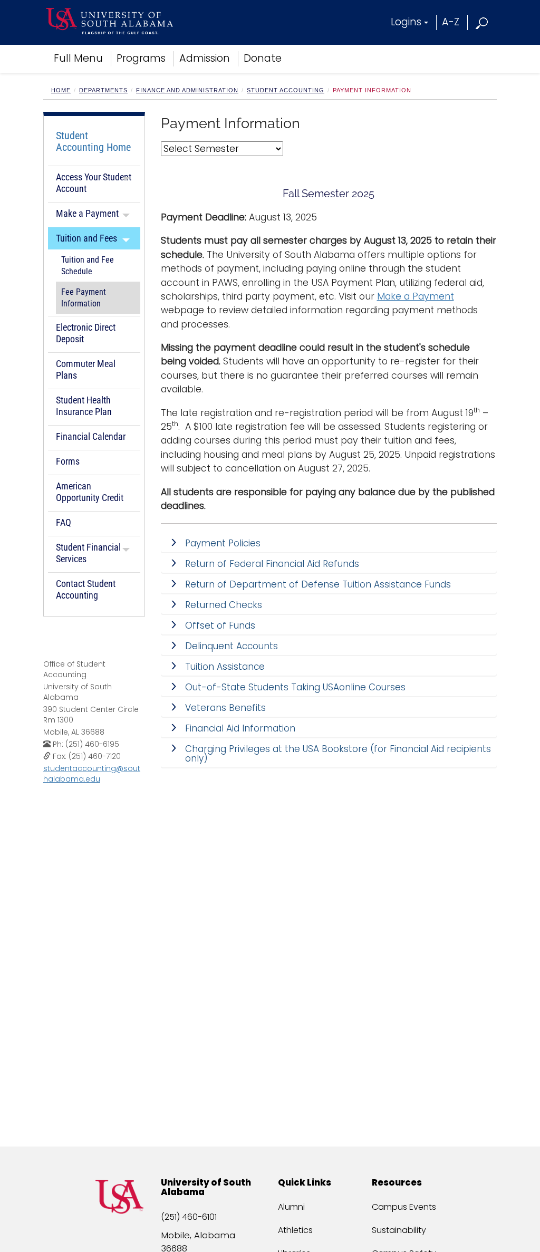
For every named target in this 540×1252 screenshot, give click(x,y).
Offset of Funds (220, 625)
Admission (204, 58)
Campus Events (404, 1207)
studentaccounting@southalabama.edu (91, 773)
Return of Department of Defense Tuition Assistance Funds (318, 584)
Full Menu (78, 58)
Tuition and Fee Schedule (87, 265)
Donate (263, 58)
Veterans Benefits (228, 707)
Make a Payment (87, 213)
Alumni (291, 1207)
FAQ (63, 522)
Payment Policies (223, 543)
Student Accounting (285, 90)
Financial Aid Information (240, 728)
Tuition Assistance (225, 666)
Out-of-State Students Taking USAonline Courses (295, 687)
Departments (103, 90)
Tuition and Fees (86, 238)
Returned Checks (223, 605)
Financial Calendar (91, 436)
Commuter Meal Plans (85, 369)
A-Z (450, 22)
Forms (68, 461)
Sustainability (399, 1230)
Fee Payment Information (83, 298)
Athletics (295, 1230)
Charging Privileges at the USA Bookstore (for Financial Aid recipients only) (338, 754)
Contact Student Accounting (85, 589)
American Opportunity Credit (89, 491)
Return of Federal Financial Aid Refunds (272, 563)
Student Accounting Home (93, 141)
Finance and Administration (187, 90)
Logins (406, 22)
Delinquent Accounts (231, 646)
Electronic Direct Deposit (85, 333)
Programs (141, 58)
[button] (482, 22)
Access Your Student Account (93, 182)
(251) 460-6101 (189, 1217)
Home (61, 90)
